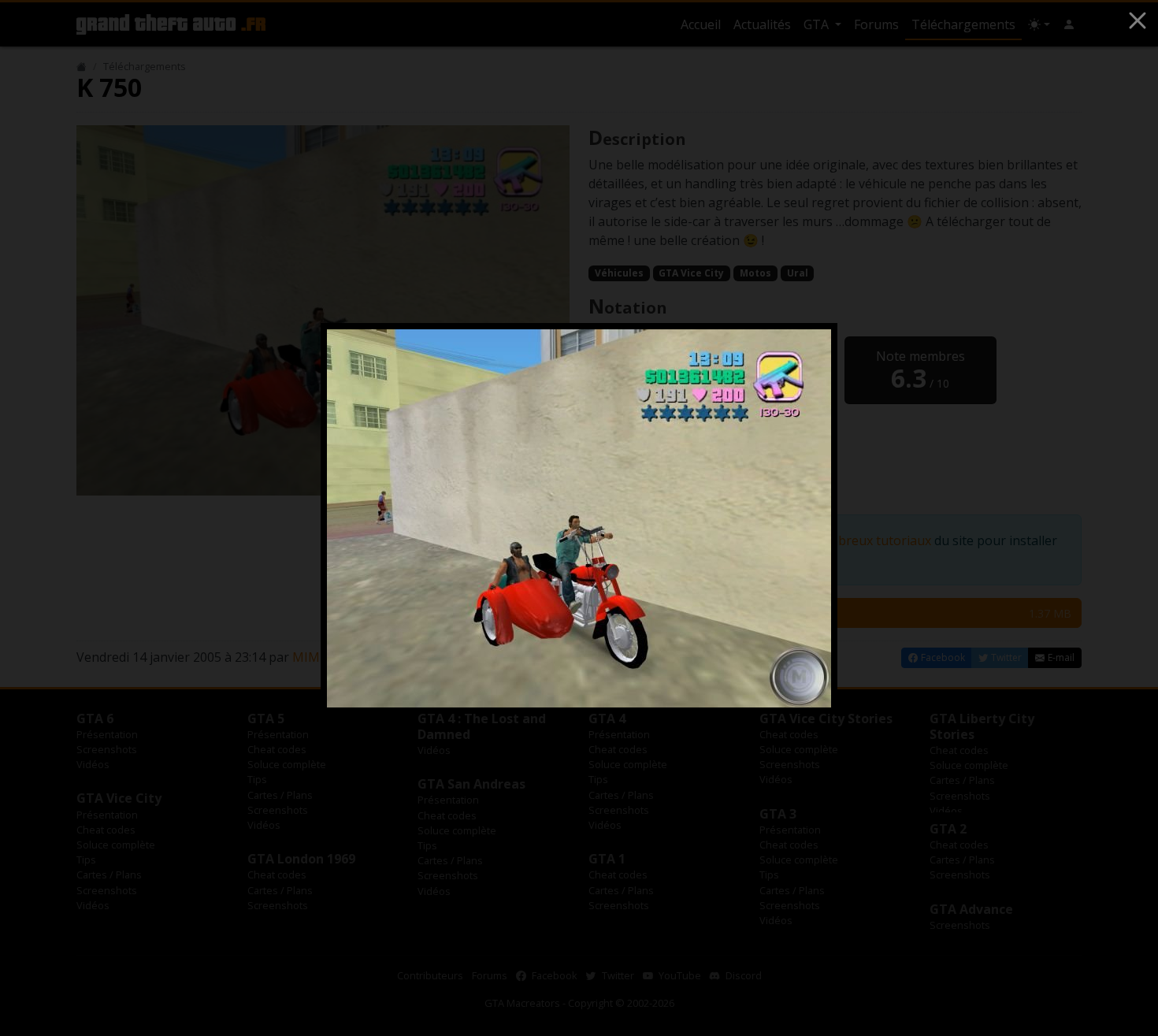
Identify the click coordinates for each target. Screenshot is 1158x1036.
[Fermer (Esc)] (1137, 20)
